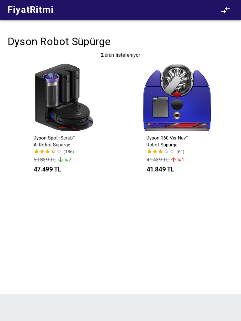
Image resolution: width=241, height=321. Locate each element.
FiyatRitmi (31, 9)
